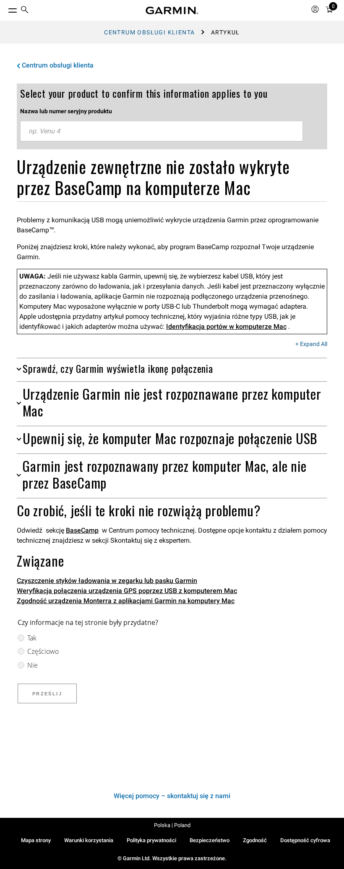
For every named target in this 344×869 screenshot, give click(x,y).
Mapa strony (36, 840)
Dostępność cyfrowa (305, 840)
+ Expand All (311, 344)
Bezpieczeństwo (209, 840)
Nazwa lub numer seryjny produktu (66, 111)
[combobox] (161, 131)
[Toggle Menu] (5, 8)
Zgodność (255, 840)
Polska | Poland (172, 825)
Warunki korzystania (88, 840)
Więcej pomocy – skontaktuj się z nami (172, 796)
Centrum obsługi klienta (149, 32)
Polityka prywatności (151, 840)
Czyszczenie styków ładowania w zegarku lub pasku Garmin (107, 581)
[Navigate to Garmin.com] (172, 10)
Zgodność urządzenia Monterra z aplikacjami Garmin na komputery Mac (126, 601)
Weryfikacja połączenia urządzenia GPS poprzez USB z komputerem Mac (127, 591)
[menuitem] (24, 10)
